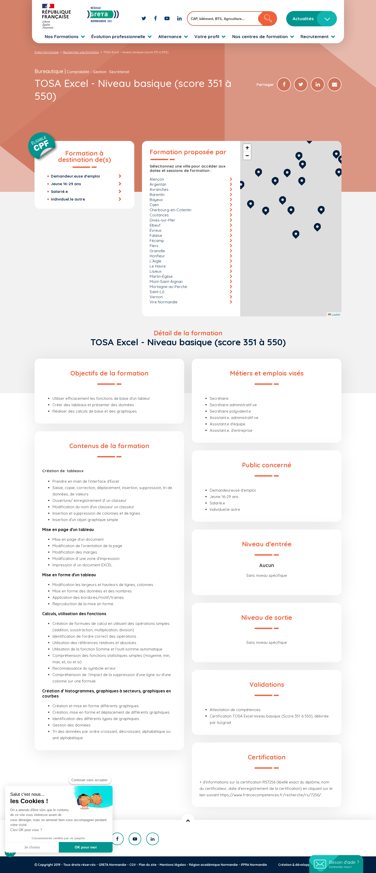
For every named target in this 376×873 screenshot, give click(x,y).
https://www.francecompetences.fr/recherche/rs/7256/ (270, 794)
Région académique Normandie (213, 865)
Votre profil (206, 36)
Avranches (159, 189)
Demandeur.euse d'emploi (75, 176)
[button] (296, 234)
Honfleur (157, 255)
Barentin (157, 194)
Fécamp (157, 240)
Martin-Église (161, 276)
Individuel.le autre (68, 199)
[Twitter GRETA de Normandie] (144, 18)
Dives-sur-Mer (162, 220)
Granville (157, 250)
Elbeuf (155, 225)
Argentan (158, 184)
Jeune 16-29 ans (66, 184)
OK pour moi (86, 847)
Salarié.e (59, 191)
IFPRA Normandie (254, 865)
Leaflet (335, 314)
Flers (154, 245)
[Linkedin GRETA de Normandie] (179, 18)
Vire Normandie (164, 302)
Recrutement (315, 36)
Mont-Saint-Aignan (166, 281)
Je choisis (32, 847)
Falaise (156, 235)
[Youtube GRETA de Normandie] (167, 18)
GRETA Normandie (112, 865)
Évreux (155, 230)
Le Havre (158, 266)
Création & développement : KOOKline (307, 865)
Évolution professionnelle (118, 36)
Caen (154, 204)
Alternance (170, 36)
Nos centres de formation (260, 36)
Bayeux (156, 199)
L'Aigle (155, 261)
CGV (132, 865)
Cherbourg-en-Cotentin (170, 209)
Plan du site (148, 865)
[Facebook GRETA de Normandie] (156, 18)
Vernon (156, 296)
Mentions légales (173, 865)
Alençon (157, 179)
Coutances (159, 215)
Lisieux (155, 271)
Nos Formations (62, 36)
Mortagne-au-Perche (168, 286)
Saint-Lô (157, 291)
